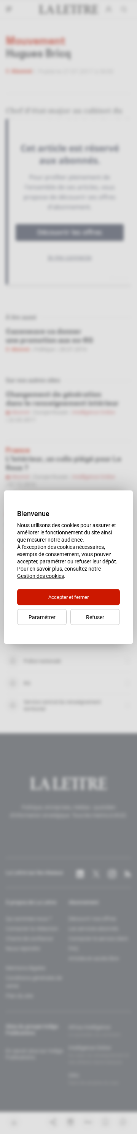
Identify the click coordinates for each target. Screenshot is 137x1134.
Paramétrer (42, 617)
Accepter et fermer (68, 597)
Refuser (95, 617)
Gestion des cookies (40, 576)
